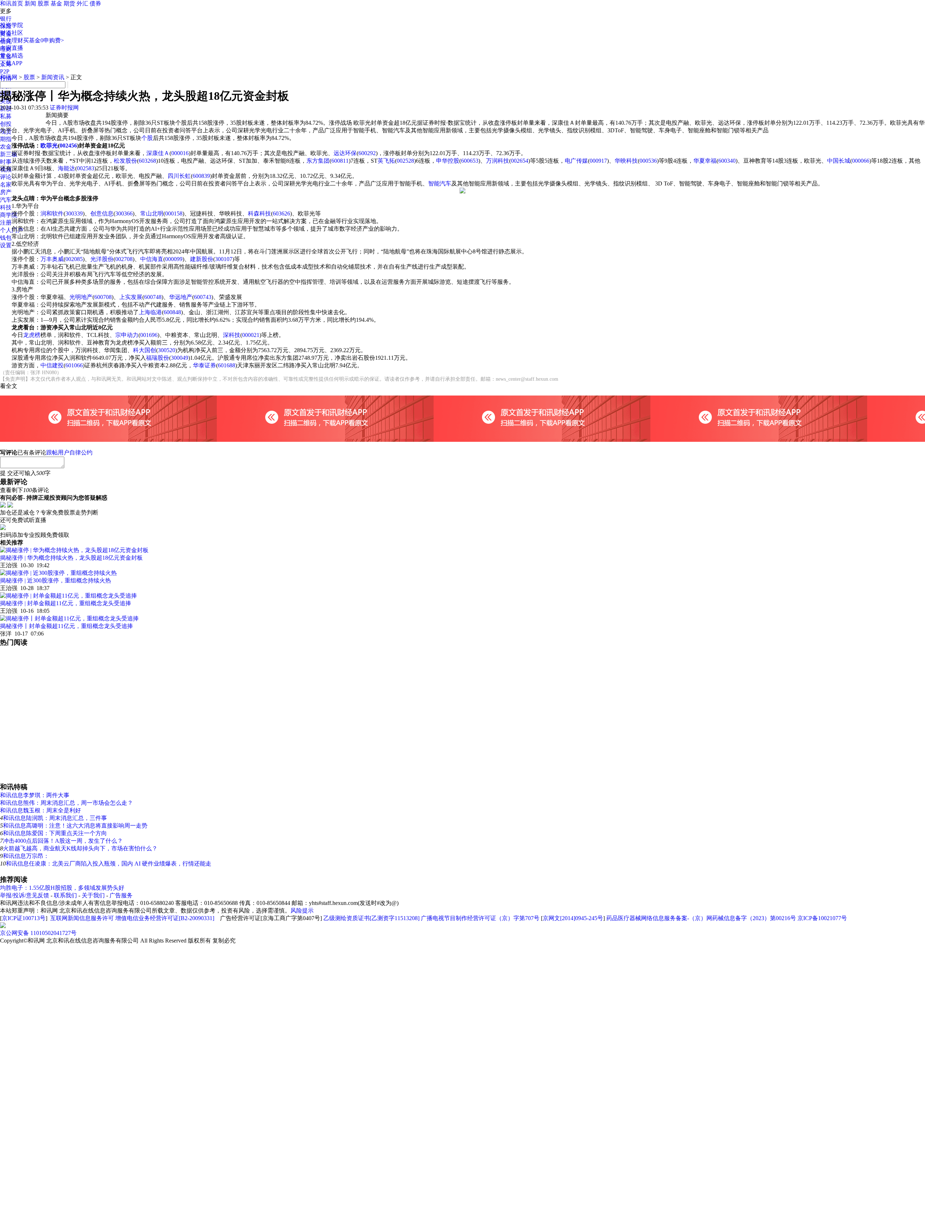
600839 (201, 176)
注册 (6, 222)
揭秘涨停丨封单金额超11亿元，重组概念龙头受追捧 (66, 626)
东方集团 (318, 161)
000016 (180, 153)
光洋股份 (101, 259)
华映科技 (626, 161)
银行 (6, 19)
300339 (74, 213)
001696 (149, 335)
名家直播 (11, 48)
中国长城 (838, 161)
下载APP (11, 63)
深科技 (231, 335)
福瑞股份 (157, 358)
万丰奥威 (52, 259)
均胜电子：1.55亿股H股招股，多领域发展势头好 (62, 888)
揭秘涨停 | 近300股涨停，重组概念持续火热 (55, 580)
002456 (68, 145)
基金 (56, 3)
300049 (179, 358)
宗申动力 (126, 335)
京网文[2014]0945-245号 (573, 918)
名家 (6, 184)
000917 (598, 161)
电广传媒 (576, 161)
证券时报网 (64, 107)
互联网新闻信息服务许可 (82, 918)
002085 (74, 259)
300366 (124, 213)
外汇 (82, 3)
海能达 (66, 168)
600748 (153, 297)
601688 (226, 365)
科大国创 (144, 350)
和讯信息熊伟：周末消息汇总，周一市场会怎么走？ (66, 803)
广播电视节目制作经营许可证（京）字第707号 (480, 918)
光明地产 (80, 297)
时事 (6, 162)
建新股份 (201, 259)
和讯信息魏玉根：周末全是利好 (40, 810)
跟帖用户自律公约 (69, 452)
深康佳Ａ (157, 153)
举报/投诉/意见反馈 (24, 895)
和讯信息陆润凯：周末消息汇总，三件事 (55, 818)
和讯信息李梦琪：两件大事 (34, 795)
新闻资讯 (52, 77)
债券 (95, 3)
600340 (727, 161)
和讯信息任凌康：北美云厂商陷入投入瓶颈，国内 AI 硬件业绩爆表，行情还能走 (108, 863)
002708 (124, 259)
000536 (648, 161)
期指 (6, 139)
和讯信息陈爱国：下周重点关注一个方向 (55, 833)
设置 (6, 245)
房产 (6, 192)
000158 (173, 213)
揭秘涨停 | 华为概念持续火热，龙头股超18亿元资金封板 (71, 558)
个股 (147, 138)
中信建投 (52, 365)
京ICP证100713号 (24, 918)
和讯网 (8, 77)
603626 (281, 213)
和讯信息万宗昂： (26, 856)
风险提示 (302, 910)
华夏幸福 (705, 161)
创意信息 (101, 213)
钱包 (6, 238)
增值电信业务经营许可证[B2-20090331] (164, 918)
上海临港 (150, 312)
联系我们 (65, 895)
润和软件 (52, 213)
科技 (6, 207)
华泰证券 (204, 365)
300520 (166, 350)
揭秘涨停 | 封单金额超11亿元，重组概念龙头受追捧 (65, 603)
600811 (340, 161)
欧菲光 (49, 145)
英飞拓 (386, 161)
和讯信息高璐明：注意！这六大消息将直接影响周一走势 (75, 825)
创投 (6, 124)
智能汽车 (439, 183)
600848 (172, 312)
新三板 (8, 154)
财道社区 (11, 33)
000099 (173, 259)
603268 (147, 161)
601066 (74, 365)
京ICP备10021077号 (822, 918)
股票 (43, 3)
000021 (250, 335)
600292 (367, 153)
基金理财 (11, 40)
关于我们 (93, 895)
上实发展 (130, 297)
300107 (223, 259)
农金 (6, 147)
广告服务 (121, 895)
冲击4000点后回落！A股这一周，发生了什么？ (63, 841)
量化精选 (11, 55)
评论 (6, 177)
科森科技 (259, 213)
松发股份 (125, 161)
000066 (860, 161)
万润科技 (497, 161)
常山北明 (151, 213)
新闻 (30, 3)
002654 (519, 161)
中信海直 (151, 259)
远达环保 (345, 153)
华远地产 (180, 297)
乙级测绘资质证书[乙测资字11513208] (371, 918)
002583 (85, 168)
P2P (4, 71)
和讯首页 (11, 3)
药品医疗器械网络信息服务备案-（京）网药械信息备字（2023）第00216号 (701, 918)
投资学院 (11, 25)
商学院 (8, 215)
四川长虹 (179, 176)
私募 (6, 116)
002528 (405, 161)
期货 (69, 3)
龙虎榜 (31, 335)
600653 (469, 161)
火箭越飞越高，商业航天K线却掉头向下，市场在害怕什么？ (80, 848)
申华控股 (447, 161)
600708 (103, 297)
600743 (202, 297)
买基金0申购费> (43, 40)
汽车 (6, 200)
